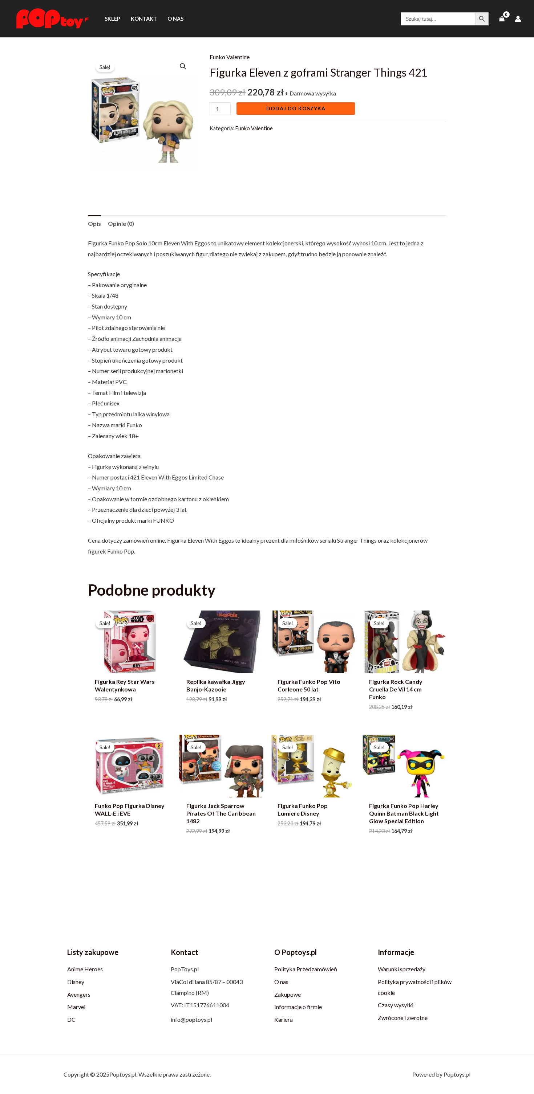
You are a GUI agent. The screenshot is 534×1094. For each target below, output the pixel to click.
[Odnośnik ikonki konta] (518, 19)
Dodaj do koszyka (295, 108)
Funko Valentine (230, 56)
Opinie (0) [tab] (121, 223)
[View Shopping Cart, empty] (501, 18)
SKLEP (112, 19)
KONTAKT (144, 19)
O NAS (175, 19)
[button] (183, 66)
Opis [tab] (94, 223)
